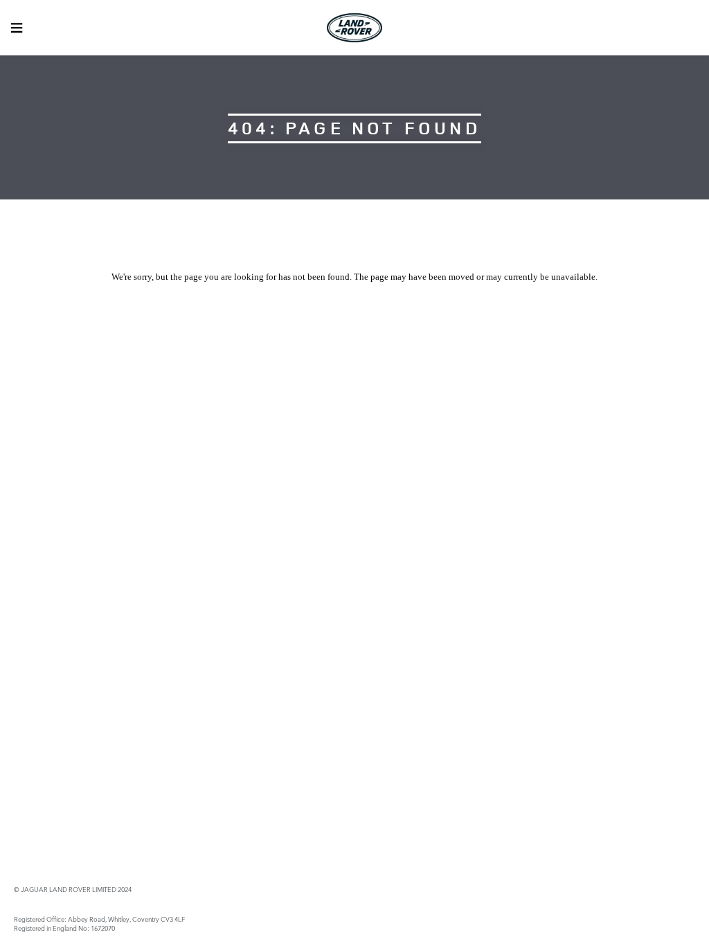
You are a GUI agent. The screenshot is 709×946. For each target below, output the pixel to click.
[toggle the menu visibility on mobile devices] (16, 27)
